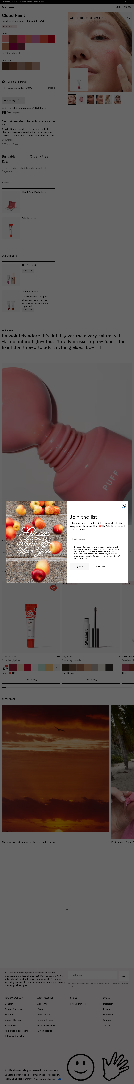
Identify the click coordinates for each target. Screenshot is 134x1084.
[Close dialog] (124, 506)
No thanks (99, 566)
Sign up (79, 566)
